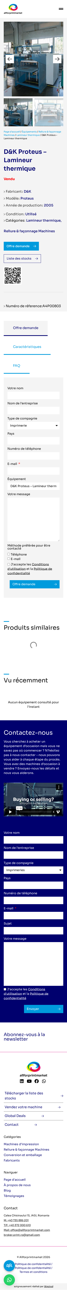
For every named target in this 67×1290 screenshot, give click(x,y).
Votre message (18, 494)
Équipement (16, 479)
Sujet (8, 923)
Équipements (29, 131)
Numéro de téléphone (24, 449)
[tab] (26, 328)
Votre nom (15, 388)
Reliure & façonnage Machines (29, 231)
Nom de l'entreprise (22, 403)
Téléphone (19, 554)
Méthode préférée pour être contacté (28, 547)
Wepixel (48, 1286)
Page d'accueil (12, 131)
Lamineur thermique (28, 135)
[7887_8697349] (33, 59)
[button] (10, 59)
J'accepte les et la (29, 568)
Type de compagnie (22, 418)
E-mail (12, 464)
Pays (10, 434)
